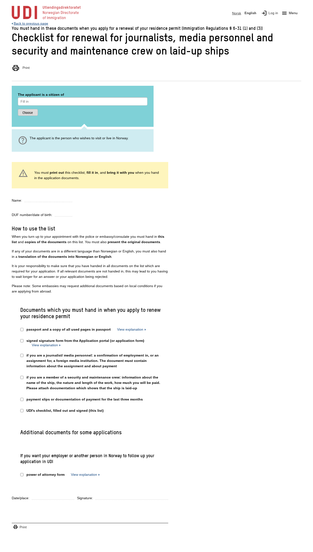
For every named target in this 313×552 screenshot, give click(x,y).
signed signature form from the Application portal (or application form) (85, 341)
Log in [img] (269, 13)
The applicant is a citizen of (41, 95)
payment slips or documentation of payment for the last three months (84, 399)
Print (21, 68)
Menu (289, 13)
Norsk (236, 13)
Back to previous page (31, 23)
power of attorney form (45, 474)
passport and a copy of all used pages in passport (68, 329)
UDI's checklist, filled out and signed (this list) (65, 410)
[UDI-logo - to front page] (46, 20)
